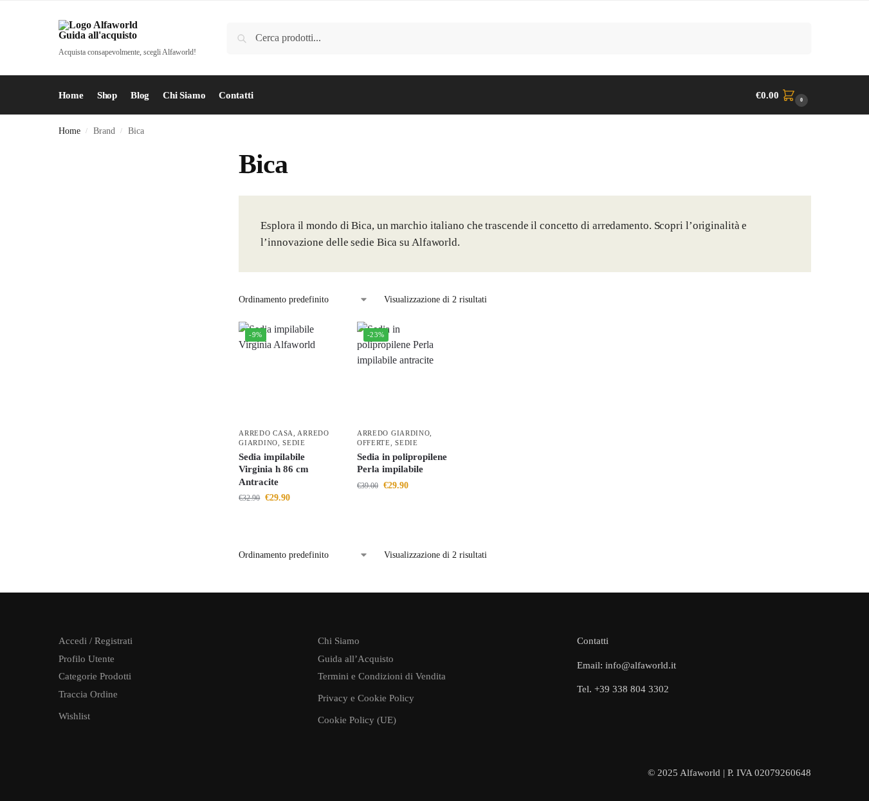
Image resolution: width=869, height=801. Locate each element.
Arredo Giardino (393, 433)
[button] (783, 95)
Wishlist (74, 716)
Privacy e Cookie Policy (366, 698)
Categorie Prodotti (95, 676)
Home (69, 131)
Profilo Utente (86, 659)
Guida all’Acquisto (356, 659)
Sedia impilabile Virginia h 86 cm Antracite (274, 469)
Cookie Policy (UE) (357, 720)
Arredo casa (266, 433)
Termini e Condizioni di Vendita (382, 676)
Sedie (294, 443)
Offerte (373, 443)
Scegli (288, 524)
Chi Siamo (339, 641)
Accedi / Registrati (96, 641)
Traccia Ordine (88, 694)
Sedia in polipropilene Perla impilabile (402, 463)
